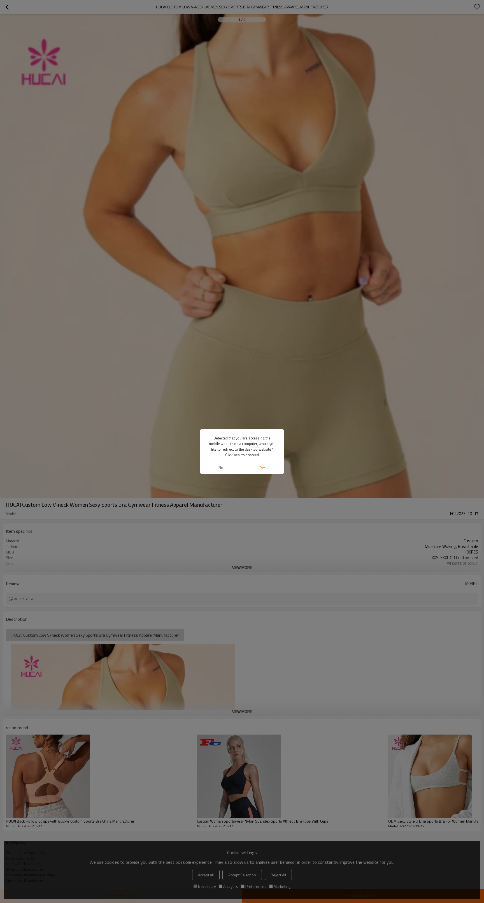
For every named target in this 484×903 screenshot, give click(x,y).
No (220, 467)
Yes (263, 467)
